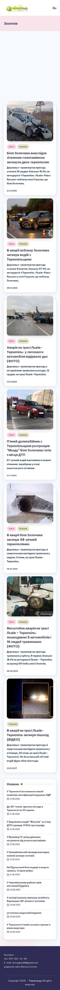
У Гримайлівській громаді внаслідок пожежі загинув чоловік (28, 854)
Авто (11, 146)
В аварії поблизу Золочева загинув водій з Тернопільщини (28, 254)
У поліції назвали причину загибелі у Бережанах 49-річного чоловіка (28, 899)
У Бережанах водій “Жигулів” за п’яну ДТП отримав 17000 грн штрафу (29, 823)
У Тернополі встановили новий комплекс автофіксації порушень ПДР (29, 793)
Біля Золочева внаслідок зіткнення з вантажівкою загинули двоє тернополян (28, 157)
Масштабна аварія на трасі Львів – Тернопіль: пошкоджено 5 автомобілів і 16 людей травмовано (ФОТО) (29, 637)
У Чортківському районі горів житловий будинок (24, 884)
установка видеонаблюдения (24, 912)
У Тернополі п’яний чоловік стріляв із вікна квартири (28, 926)
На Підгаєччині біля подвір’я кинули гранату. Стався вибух (28, 869)
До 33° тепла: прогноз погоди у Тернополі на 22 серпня (25, 808)
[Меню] (54, 8)
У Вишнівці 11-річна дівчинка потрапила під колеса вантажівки (26, 838)
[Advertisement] (30, 63)
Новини (23, 146)
